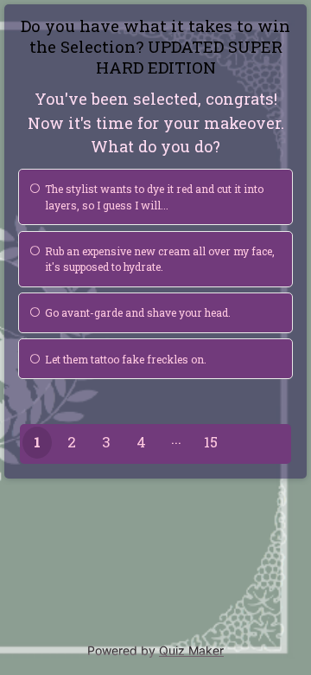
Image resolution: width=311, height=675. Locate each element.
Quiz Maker (191, 650)
